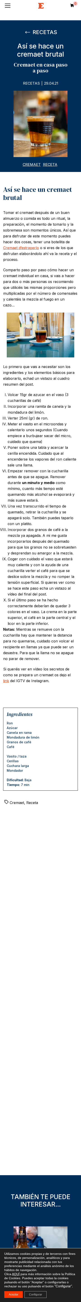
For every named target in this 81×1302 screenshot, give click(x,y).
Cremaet (32, 164)
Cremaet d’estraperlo (21, 248)
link (6, 681)
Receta (50, 164)
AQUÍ (16, 1274)
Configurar (35, 1294)
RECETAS (44, 32)
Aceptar (13, 1294)
